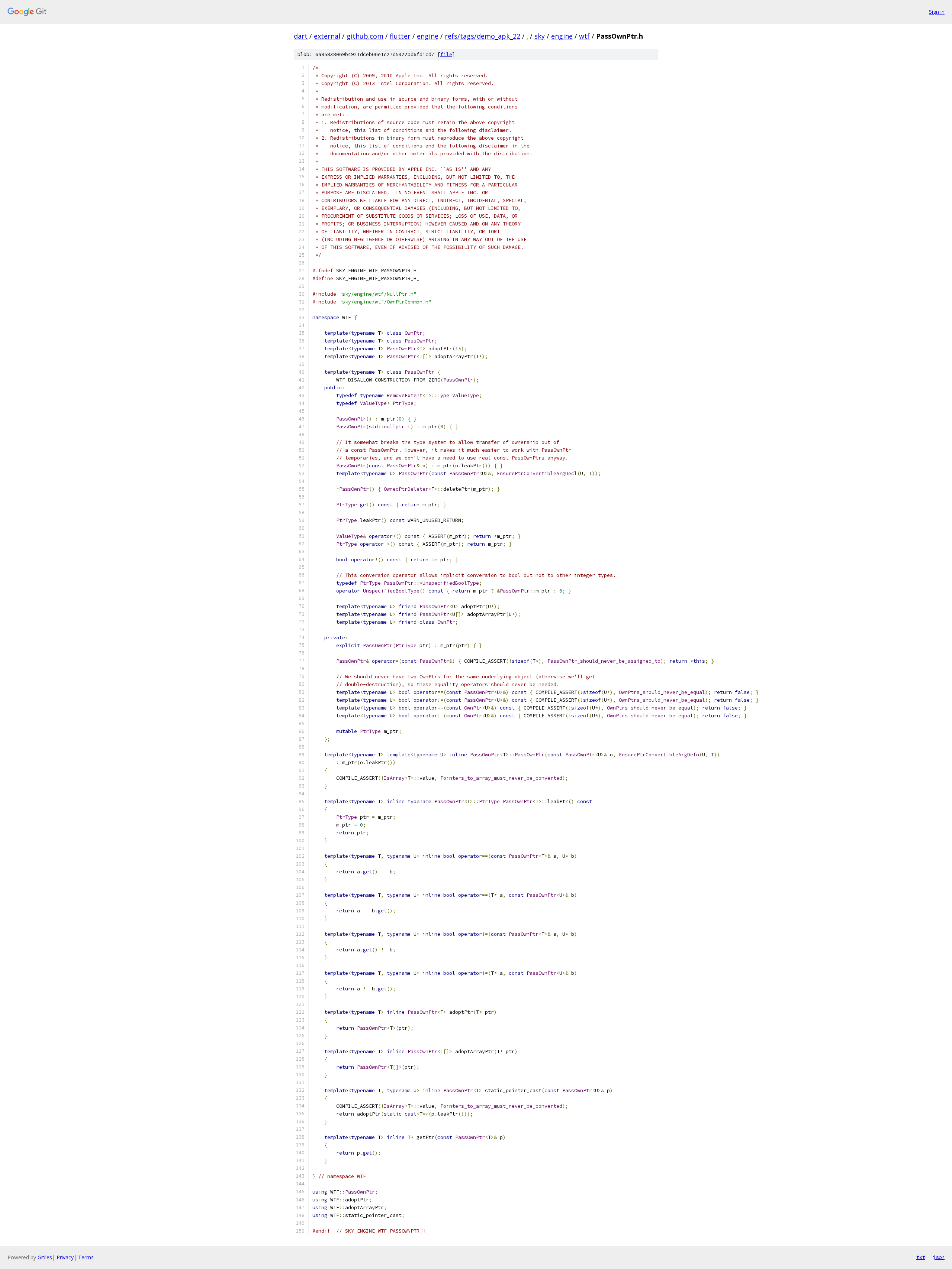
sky (539, 36)
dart (301, 36)
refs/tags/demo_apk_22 (482, 36)
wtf (584, 36)
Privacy (65, 1257)
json (939, 1257)
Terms (86, 1257)
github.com (365, 36)
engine (427, 36)
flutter (400, 36)
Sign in (937, 11)
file (446, 54)
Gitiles (45, 1257)
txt (920, 1257)
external (327, 36)
